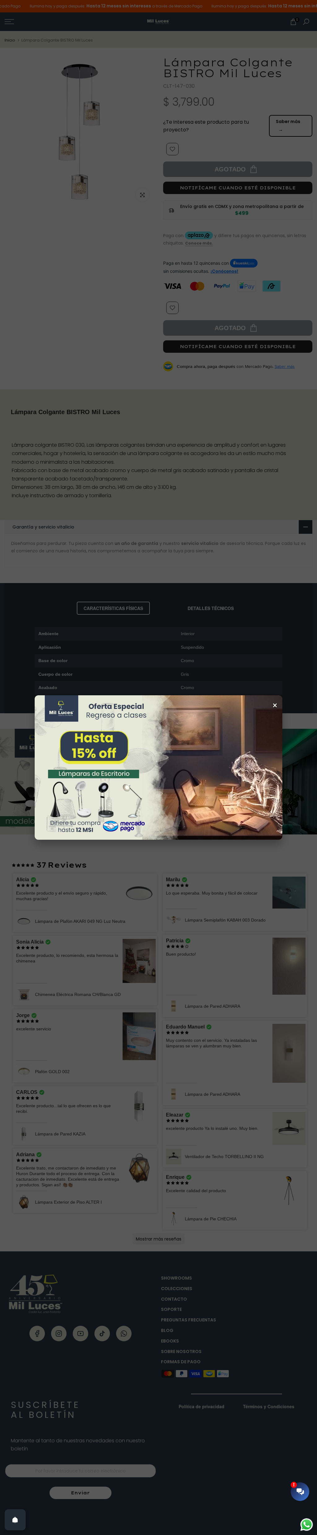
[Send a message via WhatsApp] (306, 1524)
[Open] (15, 1519)
